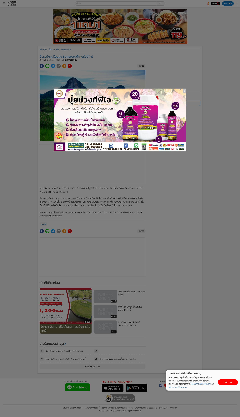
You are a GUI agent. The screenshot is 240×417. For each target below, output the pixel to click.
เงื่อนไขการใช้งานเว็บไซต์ (200, 383)
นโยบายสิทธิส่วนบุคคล (177, 387)
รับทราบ (228, 382)
